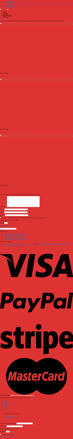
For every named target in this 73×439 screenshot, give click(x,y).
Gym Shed (5, 14)
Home (4, 11)
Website (2, 215)
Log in (12, 434)
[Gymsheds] (7, 9)
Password (3, 426)
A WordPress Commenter (10, 245)
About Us (5, 13)
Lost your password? (6, 437)
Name (2, 209)
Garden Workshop (7, 15)
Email (2, 212)
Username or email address (8, 423)
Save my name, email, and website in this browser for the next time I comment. (23, 218)
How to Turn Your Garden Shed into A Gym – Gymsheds (19, 244)
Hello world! (23, 245)
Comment (3, 206)
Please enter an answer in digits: (9, 220)
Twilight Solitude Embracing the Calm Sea (15, 235)
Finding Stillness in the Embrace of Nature (15, 234)
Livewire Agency (29, 395)
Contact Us (5, 17)
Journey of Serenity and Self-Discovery (14, 236)
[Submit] (0, 230)
